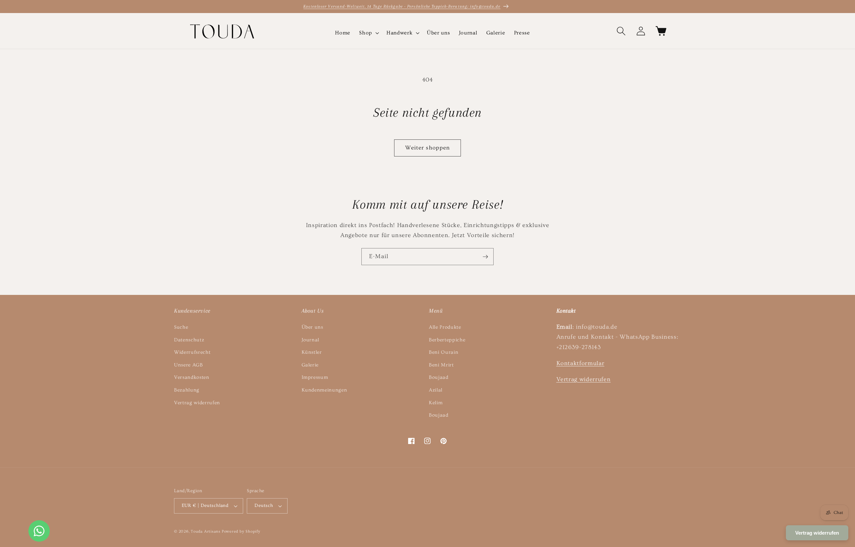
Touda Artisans (205, 531)
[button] (368, 33)
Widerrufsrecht (192, 352)
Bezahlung (186, 390)
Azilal (436, 390)
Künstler (312, 352)
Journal (311, 340)
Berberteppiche (447, 340)
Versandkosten (191, 377)
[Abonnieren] (485, 256)
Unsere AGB (188, 365)
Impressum (315, 377)
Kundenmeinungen (324, 390)
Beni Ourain (443, 352)
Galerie (310, 365)
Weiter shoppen (427, 148)
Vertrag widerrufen (197, 403)
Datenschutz (189, 340)
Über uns (312, 327)
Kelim (436, 403)
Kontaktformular (580, 363)
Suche (181, 327)
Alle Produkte (445, 327)
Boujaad (439, 377)
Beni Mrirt (441, 365)
